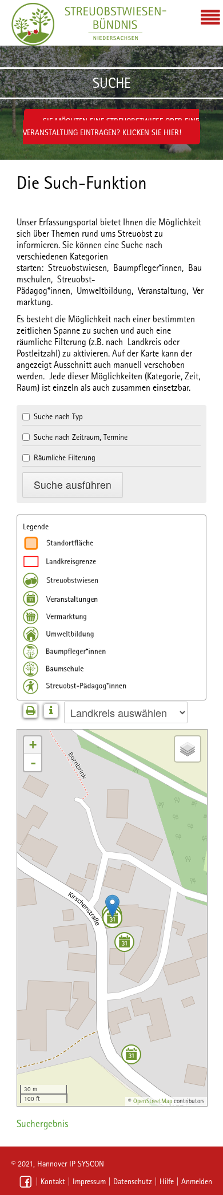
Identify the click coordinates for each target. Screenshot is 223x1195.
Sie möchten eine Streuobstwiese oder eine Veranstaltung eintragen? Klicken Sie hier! (111, 126)
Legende (36, 526)
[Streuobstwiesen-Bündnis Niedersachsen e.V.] (32, 24)
